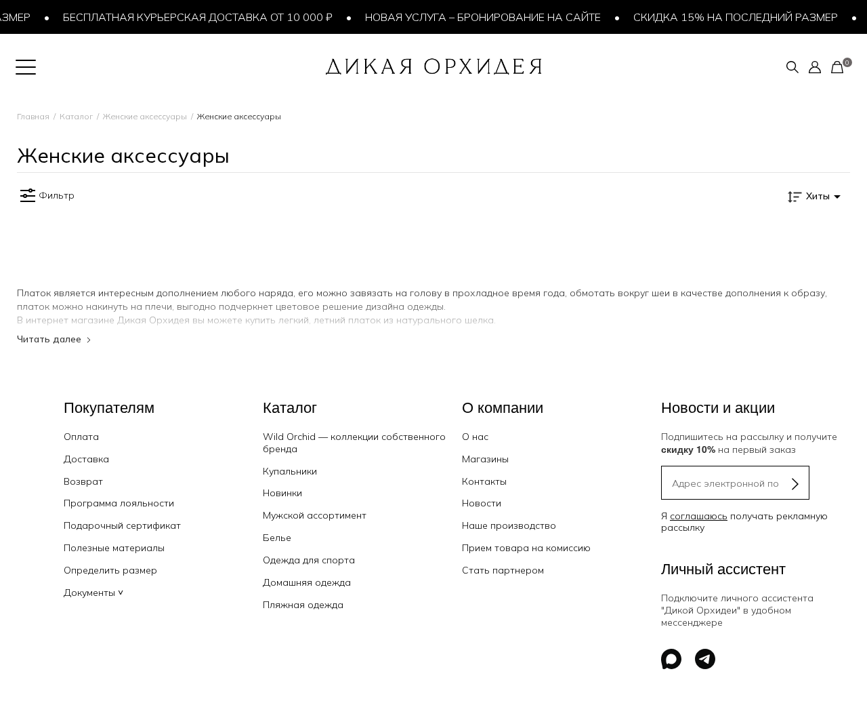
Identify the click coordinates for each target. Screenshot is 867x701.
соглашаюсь (698, 516)
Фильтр (57, 195)
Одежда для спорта (309, 560)
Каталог (76, 116)
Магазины (485, 459)
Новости (481, 503)
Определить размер (110, 570)
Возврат (83, 481)
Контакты (484, 481)
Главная (33, 116)
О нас (475, 436)
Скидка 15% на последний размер (731, 17)
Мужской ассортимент (314, 515)
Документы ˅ (93, 592)
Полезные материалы (114, 548)
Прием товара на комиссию (526, 548)
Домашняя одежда (307, 582)
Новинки (282, 493)
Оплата (81, 436)
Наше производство (509, 525)
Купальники (290, 471)
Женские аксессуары (145, 116)
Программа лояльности (119, 503)
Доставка (86, 459)
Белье (277, 538)
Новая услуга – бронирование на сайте (478, 17)
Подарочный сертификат (122, 525)
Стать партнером (503, 570)
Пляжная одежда (303, 605)
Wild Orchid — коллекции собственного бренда (354, 442)
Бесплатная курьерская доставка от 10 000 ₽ (193, 17)
